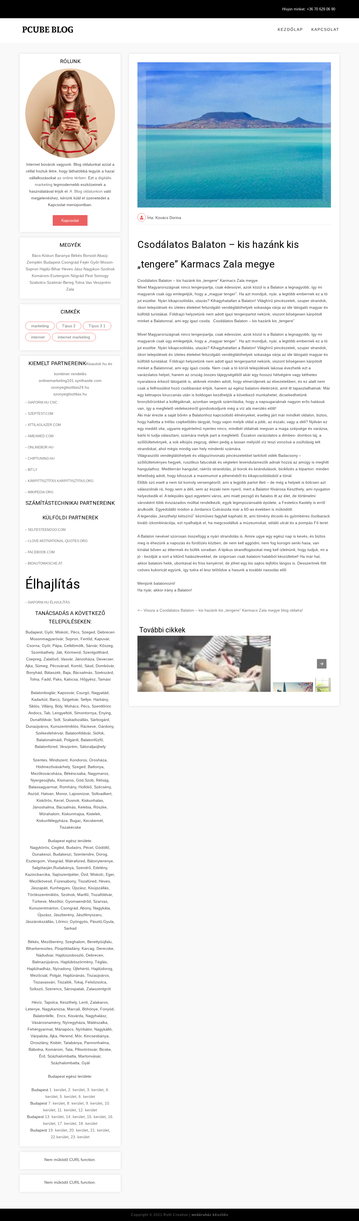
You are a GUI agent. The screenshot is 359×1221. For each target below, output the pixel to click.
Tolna (80, 282)
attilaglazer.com (44, 425)
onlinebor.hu (41, 447)
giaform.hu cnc (42, 402)
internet (38, 337)
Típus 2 (68, 326)
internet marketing (74, 337)
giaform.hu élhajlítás (49, 602)
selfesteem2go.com (47, 530)
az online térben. (72, 178)
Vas (89, 282)
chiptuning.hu (41, 458)
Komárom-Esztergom (51, 275)
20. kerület (78, 1130)
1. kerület (57, 1090)
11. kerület (66, 1110)
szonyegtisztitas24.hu (70, 387)
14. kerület (75, 1116)
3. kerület (95, 1090)
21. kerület (99, 1130)
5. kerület (68, 1096)
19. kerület (57, 1130)
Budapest (52, 262)
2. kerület (76, 1090)
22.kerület (59, 1137)
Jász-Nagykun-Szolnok (94, 269)
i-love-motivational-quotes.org (58, 541)
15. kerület (96, 1116)
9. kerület (94, 1103)
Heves (68, 269)
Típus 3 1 (97, 326)
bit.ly (32, 470)
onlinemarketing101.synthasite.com (70, 380)
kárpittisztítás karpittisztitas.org (60, 481)
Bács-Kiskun (43, 255)
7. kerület (56, 1103)
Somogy (101, 275)
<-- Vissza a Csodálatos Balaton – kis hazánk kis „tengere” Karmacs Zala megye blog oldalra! (220, 610)
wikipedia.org (40, 492)
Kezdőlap (290, 29)
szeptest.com (40, 414)
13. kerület (54, 1116)
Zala (70, 289)
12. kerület (87, 1110)
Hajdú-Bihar (51, 269)
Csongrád (70, 262)
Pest (89, 275)
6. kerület (87, 1096)
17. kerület (66, 1123)
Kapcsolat (325, 29)
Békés (77, 255)
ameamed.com (41, 436)
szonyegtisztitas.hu (70, 394)
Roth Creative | (196, 1215)
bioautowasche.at (45, 563)
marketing (40, 326)
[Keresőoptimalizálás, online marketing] (48, 36)
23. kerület (80, 1137)
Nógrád (78, 275)
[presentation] (321, 664)
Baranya (63, 255)
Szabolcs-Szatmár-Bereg (52, 282)
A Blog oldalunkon (86, 191)
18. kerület (88, 1123)
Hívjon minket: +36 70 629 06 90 (308, 9)
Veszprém (102, 282)
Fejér (85, 262)
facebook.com (41, 552)
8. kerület (75, 1103)
